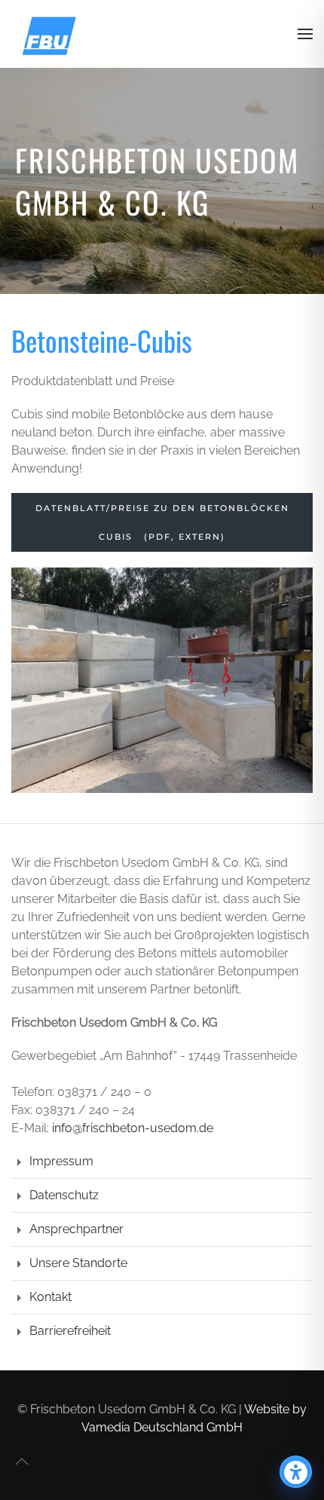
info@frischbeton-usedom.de (132, 1128)
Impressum (61, 1161)
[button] (305, 34)
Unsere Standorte (78, 1263)
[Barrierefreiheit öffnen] (296, 1472)
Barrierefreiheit (70, 1331)
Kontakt (50, 1297)
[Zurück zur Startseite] (49, 34)
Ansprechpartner (76, 1229)
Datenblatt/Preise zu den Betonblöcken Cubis (162, 522)
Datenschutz (64, 1195)
